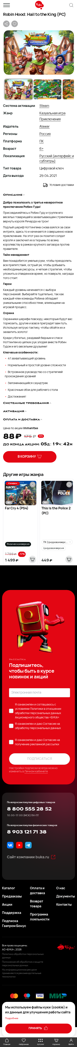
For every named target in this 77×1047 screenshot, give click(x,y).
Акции (7, 904)
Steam (44, 106)
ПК (41, 141)
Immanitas (30, 428)
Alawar (44, 126)
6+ (41, 149)
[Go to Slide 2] (47, 89)
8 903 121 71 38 (26, 832)
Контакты (64, 904)
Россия (45, 134)
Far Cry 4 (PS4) (16, 508)
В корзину (27, 456)
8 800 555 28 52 (29, 809)
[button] (38, 52)
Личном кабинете (36, 771)
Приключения (50, 119)
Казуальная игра (52, 113)
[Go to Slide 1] (18, 89)
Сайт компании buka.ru (28, 857)
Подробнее (11, 1018)
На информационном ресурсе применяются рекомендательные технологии (21, 973)
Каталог (8, 888)
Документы (65, 896)
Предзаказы (12, 896)
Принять (36, 1028)
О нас (60, 888)
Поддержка (11, 913)
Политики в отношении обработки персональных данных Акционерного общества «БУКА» (38, 713)
